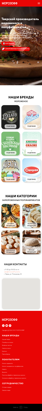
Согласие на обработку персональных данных (14, 378)
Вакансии (4, 372)
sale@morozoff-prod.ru (12, 272)
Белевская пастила (7, 345)
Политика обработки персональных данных (13, 375)
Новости (4, 369)
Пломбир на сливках (7, 342)
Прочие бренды (6, 354)
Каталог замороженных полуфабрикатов (12, 366)
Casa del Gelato (6, 339)
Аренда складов (6, 390)
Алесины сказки (6, 348)
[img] (10, 117)
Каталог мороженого (7, 363)
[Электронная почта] (6, 325)
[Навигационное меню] (39, 3)
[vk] (10, 325)
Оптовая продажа (6, 387)
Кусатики (4, 351)
